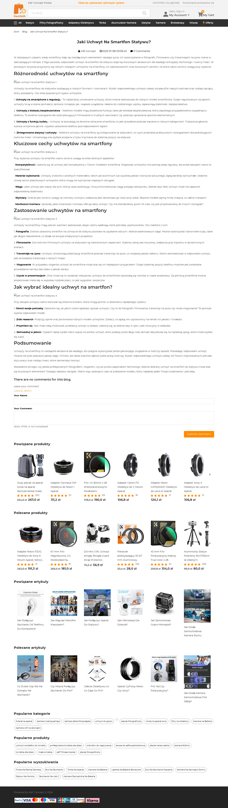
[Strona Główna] (20, 10)
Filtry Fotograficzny (51, 23)
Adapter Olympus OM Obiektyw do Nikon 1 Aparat (63, 487)
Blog (24, 32)
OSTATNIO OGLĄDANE (166, 3)
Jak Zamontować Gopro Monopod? (161, 622)
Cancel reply (23, 391)
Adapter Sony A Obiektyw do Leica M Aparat (196, 487)
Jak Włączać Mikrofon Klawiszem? (63, 622)
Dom (16, 32)
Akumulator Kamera (123, 23)
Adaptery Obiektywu (81, 23)
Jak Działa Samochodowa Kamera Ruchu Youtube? (192, 632)
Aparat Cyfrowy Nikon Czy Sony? (130, 688)
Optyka (146, 23)
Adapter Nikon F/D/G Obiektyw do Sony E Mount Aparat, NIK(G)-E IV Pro (30, 556)
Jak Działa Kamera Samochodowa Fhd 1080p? (195, 697)
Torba (102, 23)
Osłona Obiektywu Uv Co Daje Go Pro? (96, 688)
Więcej (193, 23)
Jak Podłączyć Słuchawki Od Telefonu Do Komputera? (30, 624)
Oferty (209, 23)
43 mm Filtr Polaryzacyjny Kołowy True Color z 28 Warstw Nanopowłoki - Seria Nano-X (164, 556)
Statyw (30, 23)
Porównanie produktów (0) (198, 3)
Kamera (161, 23)
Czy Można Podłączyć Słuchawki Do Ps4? (63, 688)
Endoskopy (177, 23)
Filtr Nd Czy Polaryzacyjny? (159, 688)
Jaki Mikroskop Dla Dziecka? (128, 622)
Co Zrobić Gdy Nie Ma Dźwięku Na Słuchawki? (29, 690)
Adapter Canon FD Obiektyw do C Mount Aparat (130, 487)
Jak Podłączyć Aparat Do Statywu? (96, 622)
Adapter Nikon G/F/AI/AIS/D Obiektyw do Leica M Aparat (164, 487)
